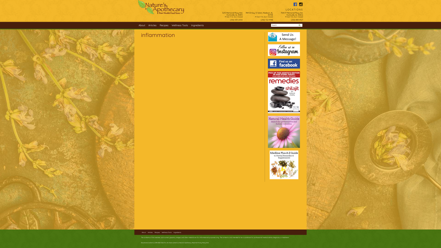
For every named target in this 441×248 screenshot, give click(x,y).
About (142, 25)
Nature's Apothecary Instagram (301, 4)
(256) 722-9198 (267, 20)
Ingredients (197, 25)
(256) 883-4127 (297, 20)
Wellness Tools (180, 25)
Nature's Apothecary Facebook (295, 4)
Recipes (164, 25)
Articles (152, 25)
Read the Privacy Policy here (200, 243)
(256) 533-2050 (236, 20)
